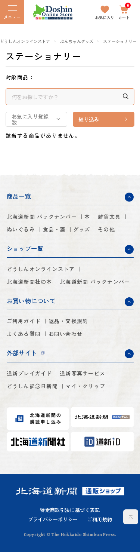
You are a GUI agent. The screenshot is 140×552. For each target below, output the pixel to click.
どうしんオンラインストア (25, 41)
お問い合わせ (66, 333)
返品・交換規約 (68, 320)
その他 (106, 229)
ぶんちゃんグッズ (77, 41)
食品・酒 (54, 229)
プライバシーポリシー (53, 519)
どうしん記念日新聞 (32, 386)
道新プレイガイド (29, 373)
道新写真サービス (82, 373)
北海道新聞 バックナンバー (42, 216)
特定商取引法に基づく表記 (70, 510)
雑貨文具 (109, 216)
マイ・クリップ (85, 386)
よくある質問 (24, 333)
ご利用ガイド (24, 320)
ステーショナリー (120, 41)
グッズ (81, 229)
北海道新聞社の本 (29, 281)
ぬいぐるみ (21, 229)
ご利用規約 (99, 519)
